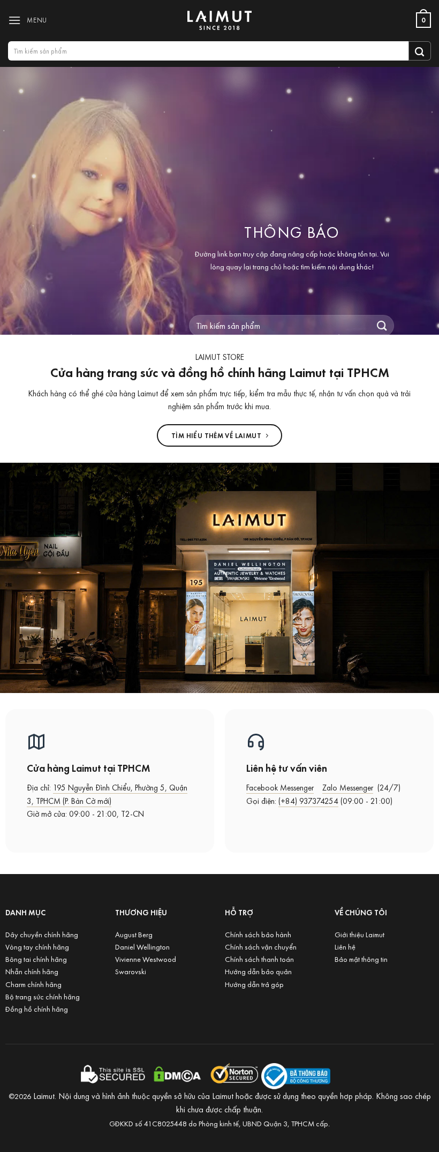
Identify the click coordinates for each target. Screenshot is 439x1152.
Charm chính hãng (33, 984)
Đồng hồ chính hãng (36, 1009)
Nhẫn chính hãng (31, 971)
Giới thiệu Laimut (359, 934)
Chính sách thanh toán (259, 959)
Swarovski (130, 971)
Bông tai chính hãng (36, 959)
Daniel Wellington (142, 947)
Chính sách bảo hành (258, 934)
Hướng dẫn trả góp (254, 984)
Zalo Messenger (347, 787)
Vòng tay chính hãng (37, 947)
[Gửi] (419, 51)
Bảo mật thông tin (361, 959)
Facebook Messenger (280, 787)
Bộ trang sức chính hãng (42, 996)
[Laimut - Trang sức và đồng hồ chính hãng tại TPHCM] (219, 20)
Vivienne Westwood (145, 959)
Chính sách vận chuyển (261, 947)
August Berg (134, 934)
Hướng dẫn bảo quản (258, 971)
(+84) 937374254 (308, 801)
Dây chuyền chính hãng (41, 934)
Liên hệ (345, 947)
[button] (29, 20)
